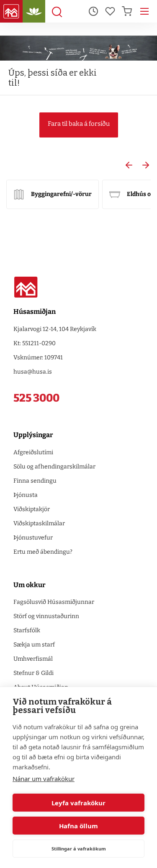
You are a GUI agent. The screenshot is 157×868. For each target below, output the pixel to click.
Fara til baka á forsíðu (79, 123)
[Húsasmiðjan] (11, 11)
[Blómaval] (34, 11)
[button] (129, 165)
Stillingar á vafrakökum (78, 848)
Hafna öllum (78, 826)
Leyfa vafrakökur (78, 803)
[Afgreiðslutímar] (93, 11)
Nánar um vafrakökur (44, 778)
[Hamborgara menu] (144, 11)
